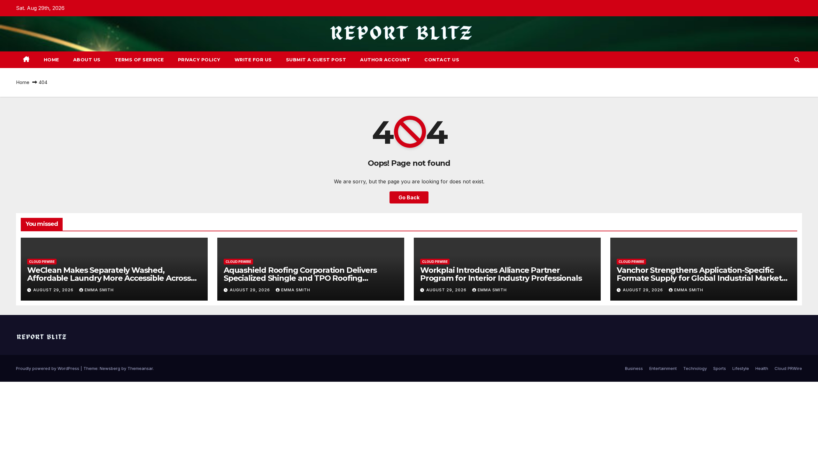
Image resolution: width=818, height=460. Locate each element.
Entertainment (663, 368)
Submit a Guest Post (316, 60)
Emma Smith (99, 290)
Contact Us (441, 60)
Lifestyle (740, 368)
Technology (695, 368)
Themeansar (140, 368)
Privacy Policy (199, 60)
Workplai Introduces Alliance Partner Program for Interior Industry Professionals (501, 274)
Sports (719, 368)
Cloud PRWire (42, 262)
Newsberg (110, 368)
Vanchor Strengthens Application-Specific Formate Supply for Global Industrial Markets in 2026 (701, 278)
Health (761, 368)
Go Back (409, 197)
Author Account (385, 60)
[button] (796, 60)
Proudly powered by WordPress (48, 368)
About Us (87, 60)
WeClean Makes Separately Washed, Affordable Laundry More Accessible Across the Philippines (109, 278)
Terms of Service (139, 60)
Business (634, 368)
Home (51, 60)
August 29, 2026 (54, 290)
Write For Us (253, 60)
